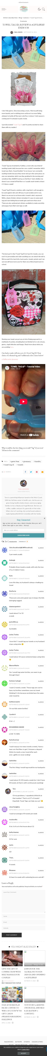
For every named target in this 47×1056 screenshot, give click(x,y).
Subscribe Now (23, 535)
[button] (23, 520)
